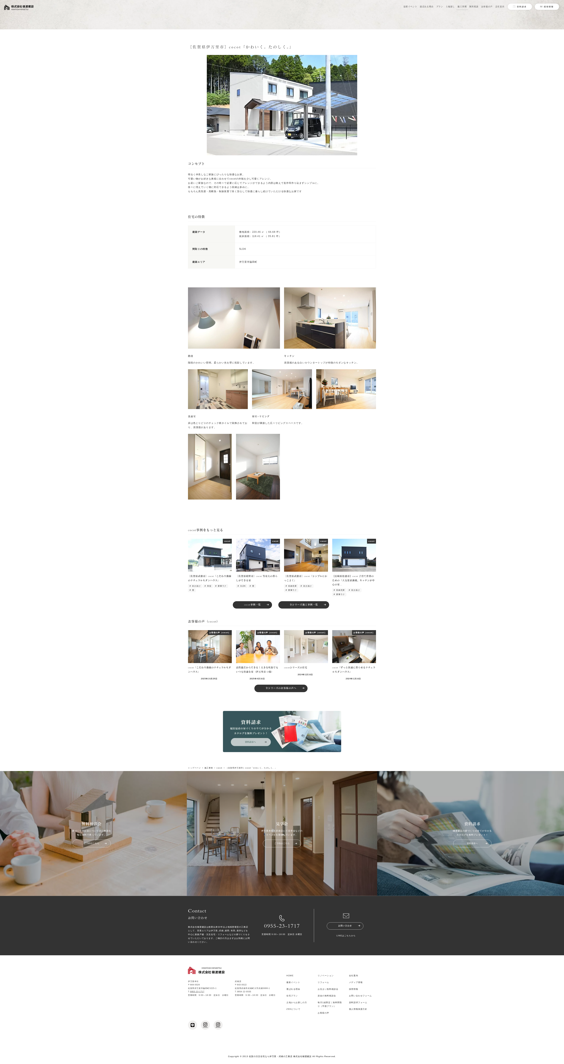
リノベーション (326, 975)
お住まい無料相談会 (328, 989)
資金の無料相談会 (327, 996)
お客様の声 (323, 1013)
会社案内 (353, 975)
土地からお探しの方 (296, 1002)
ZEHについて (293, 1009)
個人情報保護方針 (358, 1009)
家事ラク (221, 586)
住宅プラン (292, 996)
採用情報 (353, 989)
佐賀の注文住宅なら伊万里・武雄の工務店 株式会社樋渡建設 (280, 1056)
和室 (209, 586)
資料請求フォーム (358, 1002)
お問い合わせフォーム (360, 996)
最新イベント (293, 982)
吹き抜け (196, 586)
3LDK (242, 586)
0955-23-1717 (282, 926)
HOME (289, 975)
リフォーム (323, 982)
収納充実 (292, 586)
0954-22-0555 (244, 992)
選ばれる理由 (293, 989)
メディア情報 (356, 982)
